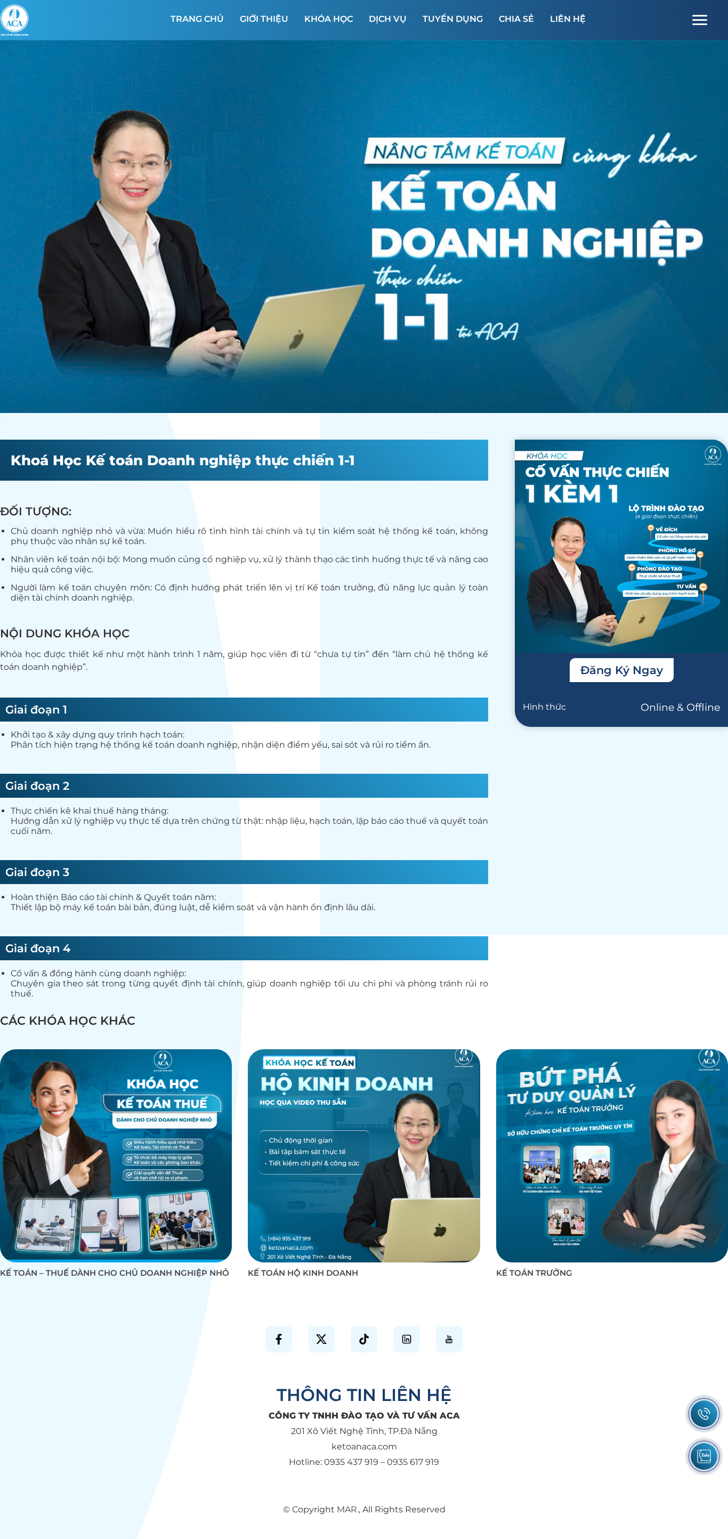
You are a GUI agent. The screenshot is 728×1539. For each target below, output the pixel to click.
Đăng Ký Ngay (621, 670)
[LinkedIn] (406, 1339)
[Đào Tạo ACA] (14, 18)
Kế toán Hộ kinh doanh (303, 1273)
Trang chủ (197, 19)
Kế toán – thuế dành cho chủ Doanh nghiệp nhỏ (114, 1273)
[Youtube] (449, 1339)
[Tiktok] (364, 1339)
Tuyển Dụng (453, 19)
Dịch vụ (388, 19)
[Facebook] (278, 1339)
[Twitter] (321, 1339)
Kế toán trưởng (534, 1273)
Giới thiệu (264, 19)
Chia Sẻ (516, 19)
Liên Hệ (568, 19)
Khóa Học (328, 19)
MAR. (348, 1509)
